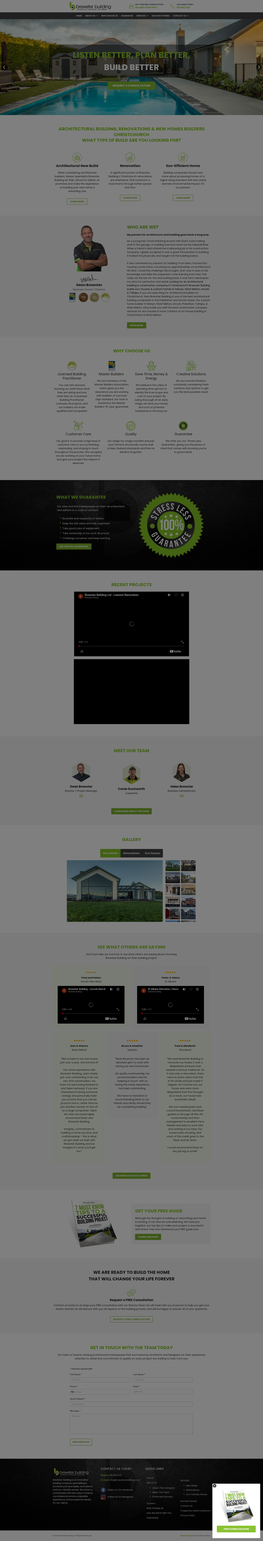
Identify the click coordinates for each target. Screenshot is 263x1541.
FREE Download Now (236, 1529)
